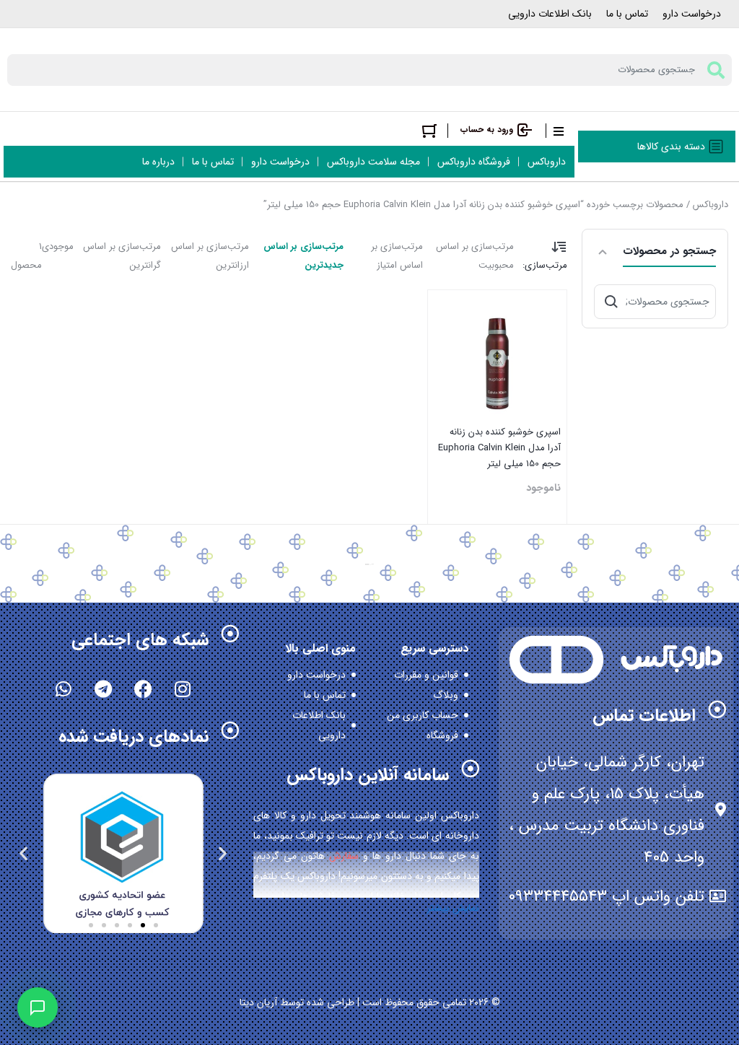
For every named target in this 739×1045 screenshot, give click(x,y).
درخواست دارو (692, 14)
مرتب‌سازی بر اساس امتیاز (397, 256)
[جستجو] (611, 301)
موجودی (58, 246)
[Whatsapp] (63, 688)
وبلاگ (445, 695)
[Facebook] (143, 688)
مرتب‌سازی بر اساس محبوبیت (474, 256)
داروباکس (710, 204)
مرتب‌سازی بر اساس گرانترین (122, 256)
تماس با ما (627, 14)
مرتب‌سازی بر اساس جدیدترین (303, 256)
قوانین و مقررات (426, 675)
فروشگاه (442, 735)
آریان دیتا (258, 1002)
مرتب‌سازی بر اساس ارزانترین (210, 256)
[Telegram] (103, 688)
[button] (223, 853)
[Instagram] (183, 688)
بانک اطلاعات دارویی (550, 14)
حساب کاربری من (422, 715)
